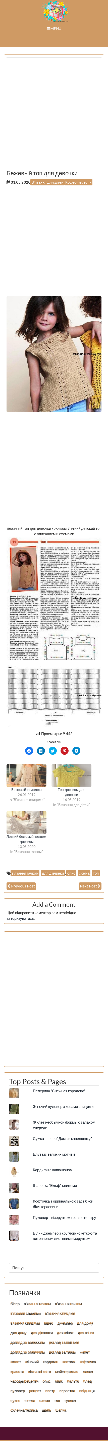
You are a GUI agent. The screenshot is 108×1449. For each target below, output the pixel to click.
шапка (60, 1410)
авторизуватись (20, 918)
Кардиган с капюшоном (52, 1169)
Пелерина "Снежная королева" (59, 1091)
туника (70, 1400)
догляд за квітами (64, 1342)
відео (48, 1323)
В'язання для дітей (47, 182)
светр (50, 1390)
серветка (67, 1390)
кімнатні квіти (39, 1371)
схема (84, 873)
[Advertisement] (54, 115)
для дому (85, 1323)
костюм (68, 1361)
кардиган (50, 1361)
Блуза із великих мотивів (54, 1154)
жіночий (31, 1361)
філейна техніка (23, 1410)
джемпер (65, 1323)
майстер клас (66, 1371)
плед (87, 1381)
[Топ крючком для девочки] (71, 775)
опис (71, 873)
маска (87, 1371)
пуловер (17, 1390)
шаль (46, 1410)
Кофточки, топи (78, 182)
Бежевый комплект (26, 789)
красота (17, 1371)
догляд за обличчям (27, 1352)
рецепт (35, 1390)
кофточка (87, 1361)
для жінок (86, 1332)
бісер (14, 1303)
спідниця (86, 1390)
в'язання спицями (25, 1313)
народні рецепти (24, 1381)
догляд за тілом (62, 1352)
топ (96, 873)
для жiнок (65, 1332)
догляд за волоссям (27, 1342)
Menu (55, 28)
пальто (73, 1381)
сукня (15, 1400)
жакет (85, 1352)
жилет (15, 1361)
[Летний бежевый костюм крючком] (26, 822)
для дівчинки (53, 873)
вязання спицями (25, 1323)
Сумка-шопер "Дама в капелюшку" (62, 1138)
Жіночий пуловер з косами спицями (63, 1106)
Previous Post (23, 886)
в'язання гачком (25, 873)
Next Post (88, 886)
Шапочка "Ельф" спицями (55, 1185)
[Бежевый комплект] (26, 775)
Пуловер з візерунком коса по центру (64, 1217)
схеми (44, 1400)
